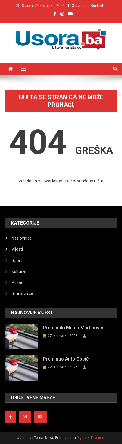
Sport (17, 260)
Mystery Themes (90, 438)
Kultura (18, 271)
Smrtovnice (22, 293)
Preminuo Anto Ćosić (66, 359)
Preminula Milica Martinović (73, 328)
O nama (78, 6)
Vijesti (17, 249)
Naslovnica (22, 238)
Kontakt (97, 6)
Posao (17, 282)
